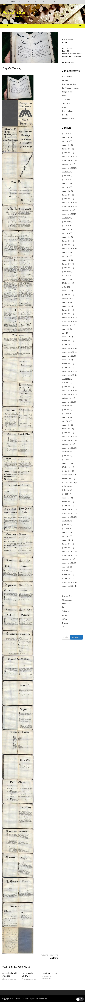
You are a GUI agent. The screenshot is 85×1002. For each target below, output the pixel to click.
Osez (64, 107)
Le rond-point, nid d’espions (9, 974)
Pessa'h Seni (15, 12)
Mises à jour (66, 2)
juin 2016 (65, 413)
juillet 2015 (66, 455)
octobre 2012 (67, 559)
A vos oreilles (67, 76)
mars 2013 (66, 540)
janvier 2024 (66, 244)
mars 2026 (66, 145)
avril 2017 (66, 383)
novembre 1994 (68, 586)
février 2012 (66, 574)
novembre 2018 (68, 352)
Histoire (30, 2)
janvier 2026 (66, 152)
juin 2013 (65, 528)
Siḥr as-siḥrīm (67, 111)
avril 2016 (66, 421)
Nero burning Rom (69, 84)
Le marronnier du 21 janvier (29, 974)
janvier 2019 (66, 344)
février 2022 (66, 283)
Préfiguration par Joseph (72, 54)
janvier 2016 (66, 432)
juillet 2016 (66, 409)
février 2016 (66, 429)
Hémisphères (67, 596)
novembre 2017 (68, 375)
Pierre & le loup (68, 118)
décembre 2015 (68, 436)
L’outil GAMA (67, 48)
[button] (80, 999)
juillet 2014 (66, 490)
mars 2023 (66, 260)
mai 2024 (65, 229)
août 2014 (66, 486)
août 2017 (66, 379)
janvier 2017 (66, 386)
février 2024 (66, 241)
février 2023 (66, 264)
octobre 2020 (67, 298)
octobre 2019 (67, 325)
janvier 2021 (66, 294)
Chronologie (67, 600)
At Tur (64, 619)
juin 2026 (65, 133)
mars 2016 (66, 425)
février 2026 (66, 149)
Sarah (64, 95)
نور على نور (66, 103)
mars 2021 (66, 290)
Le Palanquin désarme (70, 88)
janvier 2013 (66, 547)
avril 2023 (66, 256)
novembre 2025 (68, 160)
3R (63, 627)
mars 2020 (66, 306)
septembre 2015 (68, 448)
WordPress (38, 999)
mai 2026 (65, 137)
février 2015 (66, 467)
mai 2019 (65, 329)
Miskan (65, 623)
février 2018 (66, 363)
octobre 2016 (67, 398)
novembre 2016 (68, 394)
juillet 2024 (66, 221)
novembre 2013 (68, 513)
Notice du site (68, 62)
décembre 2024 (68, 202)
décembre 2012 (68, 551)
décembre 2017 (68, 371)
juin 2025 (65, 179)
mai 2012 (65, 567)
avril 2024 (66, 233)
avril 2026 (66, 141)
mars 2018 (66, 360)
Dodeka (65, 115)
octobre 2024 (67, 210)
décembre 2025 (68, 156)
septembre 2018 (68, 356)
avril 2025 (66, 187)
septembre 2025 (68, 168)
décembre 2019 (68, 317)
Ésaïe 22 (65, 51)
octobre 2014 (67, 478)
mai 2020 (65, 302)
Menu (8, 26)
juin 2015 (65, 459)
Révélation (22, 2)
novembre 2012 (68, 555)
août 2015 (66, 452)
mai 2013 (65, 532)
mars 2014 (66, 498)
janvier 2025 (66, 198)
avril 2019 (66, 333)
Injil (63, 607)
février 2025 (66, 195)
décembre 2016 (68, 390)
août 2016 (66, 406)
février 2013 (66, 544)
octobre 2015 (67, 444)
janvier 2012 (66, 578)
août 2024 (66, 218)
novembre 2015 (68, 440)
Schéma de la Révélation (71, 56)
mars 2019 (66, 337)
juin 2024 (65, 225)
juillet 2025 (66, 175)
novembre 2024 (68, 206)
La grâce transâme (49, 973)
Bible (55, 2)
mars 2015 (66, 463)
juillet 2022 (66, 271)
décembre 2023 (68, 248)
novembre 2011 (68, 582)
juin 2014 (65, 494)
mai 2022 (65, 279)
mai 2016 (65, 417)
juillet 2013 (66, 524)
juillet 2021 (66, 287)
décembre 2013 (68, 509)
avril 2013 (66, 536)
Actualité (38, 2)
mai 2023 (65, 252)
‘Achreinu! (66, 99)
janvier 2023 (66, 267)
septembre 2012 (68, 563)
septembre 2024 (68, 214)
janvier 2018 (66, 367)
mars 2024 (66, 237)
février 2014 (66, 501)
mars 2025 (66, 191)
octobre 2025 (67, 164)
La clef (64, 615)
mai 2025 (65, 183)
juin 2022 (65, 275)
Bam (45, 999)
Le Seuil (65, 80)
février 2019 (66, 340)
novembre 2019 (68, 321)
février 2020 (66, 310)
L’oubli (64, 42)
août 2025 (66, 172)
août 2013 (66, 521)
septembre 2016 (68, 402)
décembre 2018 (68, 348)
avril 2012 (66, 570)
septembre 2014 (68, 482)
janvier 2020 (66, 314)
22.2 (63, 45)
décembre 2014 (68, 475)
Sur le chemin (47, 2)
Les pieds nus (67, 92)
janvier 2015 (66, 471)
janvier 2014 (66, 505)
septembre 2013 (68, 517)
